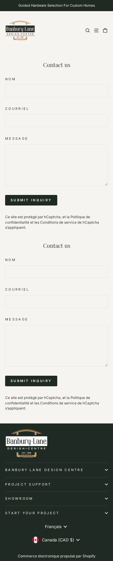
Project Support (28, 484)
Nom (10, 79)
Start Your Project (32, 513)
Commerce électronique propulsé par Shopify (57, 556)
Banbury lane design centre (44, 470)
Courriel (17, 109)
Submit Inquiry (31, 200)
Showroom (19, 498)
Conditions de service (58, 222)
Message (16, 138)
